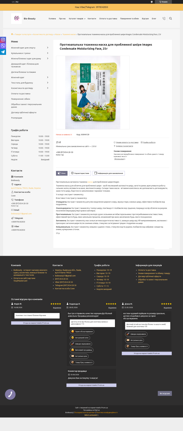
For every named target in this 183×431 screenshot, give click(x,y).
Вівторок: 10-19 (103, 273)
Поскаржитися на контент (84, 412)
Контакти (92, 19)
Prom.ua (104, 408)
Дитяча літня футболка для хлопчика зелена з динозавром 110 (89, 323)
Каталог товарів (76, 19)
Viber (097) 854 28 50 (64, 282)
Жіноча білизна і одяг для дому (26, 58)
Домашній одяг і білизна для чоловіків (25, 65)
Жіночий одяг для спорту (23, 48)
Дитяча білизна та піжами (23, 72)
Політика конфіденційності (107, 412)
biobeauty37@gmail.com (21, 214)
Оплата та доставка (108, 19)
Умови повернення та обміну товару (154, 273)
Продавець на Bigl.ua (91, 410)
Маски (57, 34)
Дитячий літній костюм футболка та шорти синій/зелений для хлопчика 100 (146, 325)
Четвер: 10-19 (103, 280)
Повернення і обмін (20, 99)
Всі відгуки (165, 393)
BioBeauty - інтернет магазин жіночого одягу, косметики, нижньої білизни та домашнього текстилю (30, 272)
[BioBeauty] (16, 18)
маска (90, 182)
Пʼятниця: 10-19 (103, 283)
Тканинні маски (69, 34)
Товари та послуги (23, 34)
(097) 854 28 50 (61, 279)
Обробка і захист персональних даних (26, 105)
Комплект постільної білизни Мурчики (31, 315)
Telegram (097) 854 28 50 (65, 285)
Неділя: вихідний (104, 289)
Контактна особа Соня (64, 288)
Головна (52, 19)
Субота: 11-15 (103, 286)
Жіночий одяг (17, 77)
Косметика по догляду (43, 34)
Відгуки (145, 19)
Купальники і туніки (20, 53)
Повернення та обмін (129, 19)
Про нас (62, 19)
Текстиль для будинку (22, 83)
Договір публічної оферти (23, 112)
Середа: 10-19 (103, 276)
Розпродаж (16, 118)
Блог (154, 19)
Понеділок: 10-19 (104, 270)
